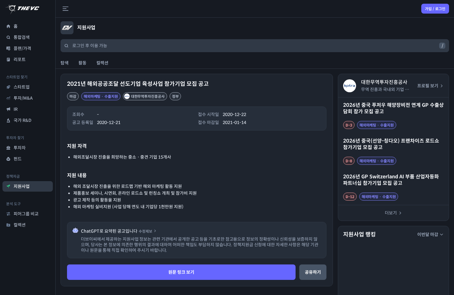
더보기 (391, 213)
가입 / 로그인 (435, 8)
